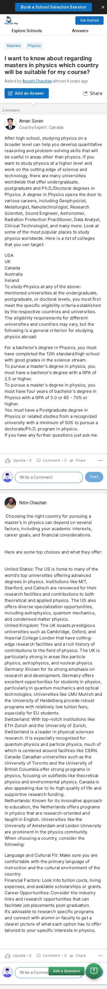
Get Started (89, 20)
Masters (14, 45)
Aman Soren (31, 121)
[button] (53, 7)
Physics (34, 45)
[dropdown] (100, 460)
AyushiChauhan (37, 81)
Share (96, 93)
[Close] (103, 7)
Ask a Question (66, 971)
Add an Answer (29, 93)
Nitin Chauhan (33, 502)
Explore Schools (27, 30)
